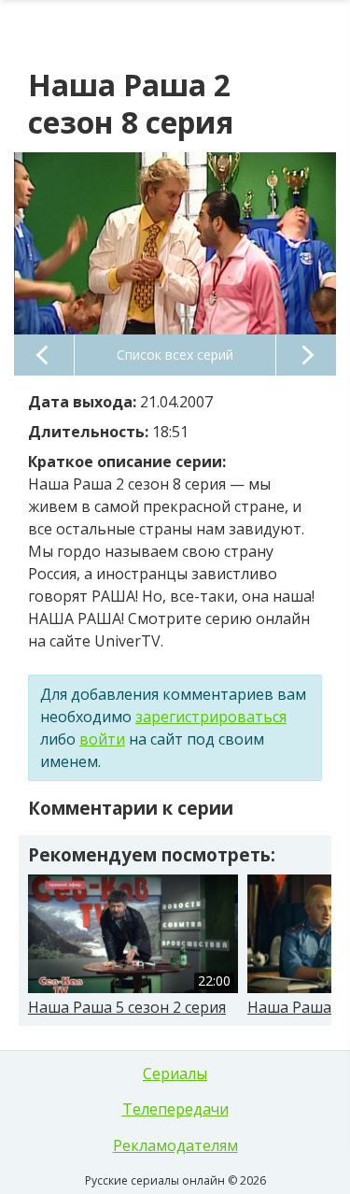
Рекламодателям (175, 1145)
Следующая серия (306, 355)
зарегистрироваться (211, 716)
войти (102, 739)
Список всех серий (175, 354)
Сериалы (175, 1073)
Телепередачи (175, 1109)
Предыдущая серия (44, 355)
